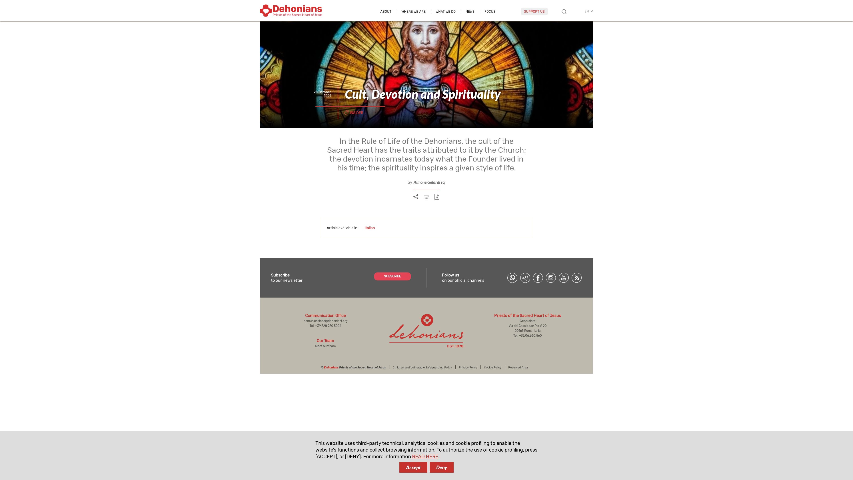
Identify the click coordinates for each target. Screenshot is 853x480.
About (385, 11)
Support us (534, 12)
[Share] (415, 197)
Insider (356, 113)
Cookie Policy (492, 367)
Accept (413, 467)
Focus (489, 11)
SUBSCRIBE (392, 276)
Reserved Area (518, 367)
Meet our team (325, 346)
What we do (446, 11)
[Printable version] (426, 197)
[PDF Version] (437, 197)
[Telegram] (525, 277)
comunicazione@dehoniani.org (325, 321)
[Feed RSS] (576, 277)
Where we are (413, 11)
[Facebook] (538, 277)
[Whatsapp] (512, 277)
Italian (370, 228)
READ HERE (425, 457)
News (470, 11)
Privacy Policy (468, 367)
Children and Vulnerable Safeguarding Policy (422, 367)
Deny (441, 467)
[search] (564, 11)
